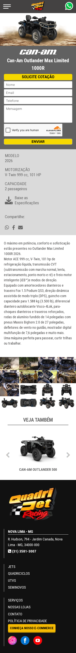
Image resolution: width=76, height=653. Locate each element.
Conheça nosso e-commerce (32, 628)
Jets (11, 566)
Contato (15, 614)
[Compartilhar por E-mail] (20, 227)
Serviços (15, 600)
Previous (8, 454)
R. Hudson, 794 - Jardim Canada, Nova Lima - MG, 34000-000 (35, 542)
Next (68, 454)
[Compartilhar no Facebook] (13, 227)
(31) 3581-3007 (23, 551)
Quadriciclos (19, 573)
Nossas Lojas (19, 607)
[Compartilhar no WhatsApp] (7, 227)
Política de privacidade (27, 621)
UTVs (12, 580)
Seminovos (17, 587)
